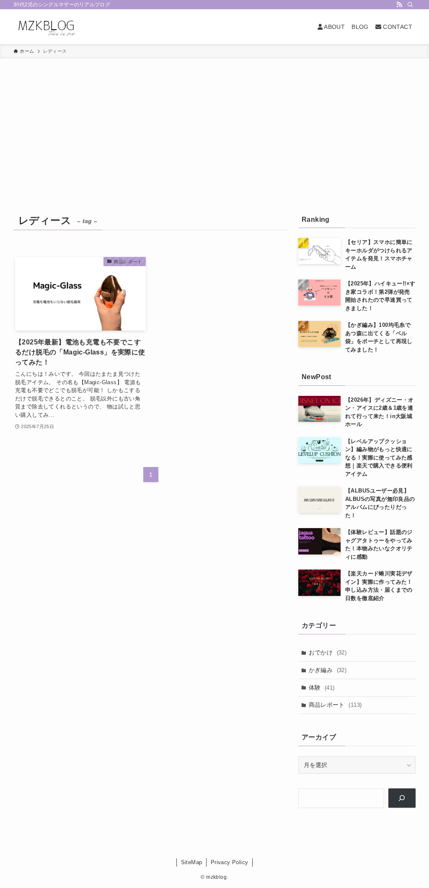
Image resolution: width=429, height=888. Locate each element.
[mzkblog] (46, 27)
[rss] (399, 4)
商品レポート (335, 704)
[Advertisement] (214, 121)
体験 (322, 687)
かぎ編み (328, 670)
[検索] (410, 4)
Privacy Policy (229, 862)
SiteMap (191, 862)
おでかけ (328, 652)
